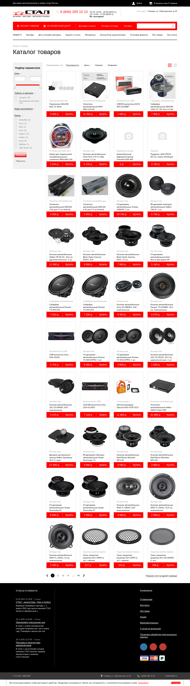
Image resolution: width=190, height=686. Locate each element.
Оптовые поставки (109, 26)
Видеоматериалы (149, 623)
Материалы (90, 35)
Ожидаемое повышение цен (30, 622)
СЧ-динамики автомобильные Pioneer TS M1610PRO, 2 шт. (128, 357)
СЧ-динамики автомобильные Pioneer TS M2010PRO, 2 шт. (94, 357)
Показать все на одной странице (161, 576)
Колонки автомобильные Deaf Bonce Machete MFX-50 (128, 457)
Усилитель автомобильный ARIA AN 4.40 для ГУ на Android (94, 207)
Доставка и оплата (87, 26)
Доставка (145, 611)
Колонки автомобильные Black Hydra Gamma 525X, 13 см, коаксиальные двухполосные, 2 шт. (128, 259)
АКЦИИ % (17, 35)
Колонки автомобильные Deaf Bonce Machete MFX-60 (161, 457)
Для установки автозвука (50, 35)
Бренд (17, 115)
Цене (86, 65)
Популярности (72, 65)
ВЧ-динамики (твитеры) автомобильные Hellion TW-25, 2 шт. (161, 207)
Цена (16, 73)
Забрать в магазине (23, 93)
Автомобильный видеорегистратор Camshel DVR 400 (125, 157)
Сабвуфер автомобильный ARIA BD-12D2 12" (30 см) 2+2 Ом (162, 106)
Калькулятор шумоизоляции (113, 35)
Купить (69, 114)
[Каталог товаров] (31, 13)
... (73, 575)
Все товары (157, 35)
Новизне (99, 65)
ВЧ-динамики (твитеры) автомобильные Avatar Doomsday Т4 (93, 457)
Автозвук (30, 35)
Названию (112, 65)
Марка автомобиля (23, 109)
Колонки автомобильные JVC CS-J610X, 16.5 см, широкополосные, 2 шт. (161, 357)
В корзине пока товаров (165, 3)
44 (78, 575)
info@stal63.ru (171, 676)
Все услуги (172, 35)
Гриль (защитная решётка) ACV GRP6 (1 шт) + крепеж (93, 558)
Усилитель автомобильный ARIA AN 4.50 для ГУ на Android (60, 207)
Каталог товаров (29, 26)
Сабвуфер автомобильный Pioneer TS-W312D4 (94, 307)
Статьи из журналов (150, 629)
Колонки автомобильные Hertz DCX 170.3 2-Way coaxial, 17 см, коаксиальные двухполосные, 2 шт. (94, 159)
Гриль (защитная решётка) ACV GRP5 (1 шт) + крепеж (127, 558)
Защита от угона (72, 35)
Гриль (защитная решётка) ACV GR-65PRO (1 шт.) (162, 558)
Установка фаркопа (139, 35)
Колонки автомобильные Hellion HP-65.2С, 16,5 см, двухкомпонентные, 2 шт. (61, 257)
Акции (143, 617)
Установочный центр (59, 26)
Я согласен (176, 683)
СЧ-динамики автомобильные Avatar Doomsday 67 (93, 507)
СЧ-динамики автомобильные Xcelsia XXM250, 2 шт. (127, 207)
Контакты (128, 26)
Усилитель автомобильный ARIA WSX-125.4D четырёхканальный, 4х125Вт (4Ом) (92, 109)
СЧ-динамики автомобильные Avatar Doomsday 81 (59, 507)
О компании (146, 599)
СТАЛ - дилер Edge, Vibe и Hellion (33, 602)
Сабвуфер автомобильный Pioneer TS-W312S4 (60, 307)
